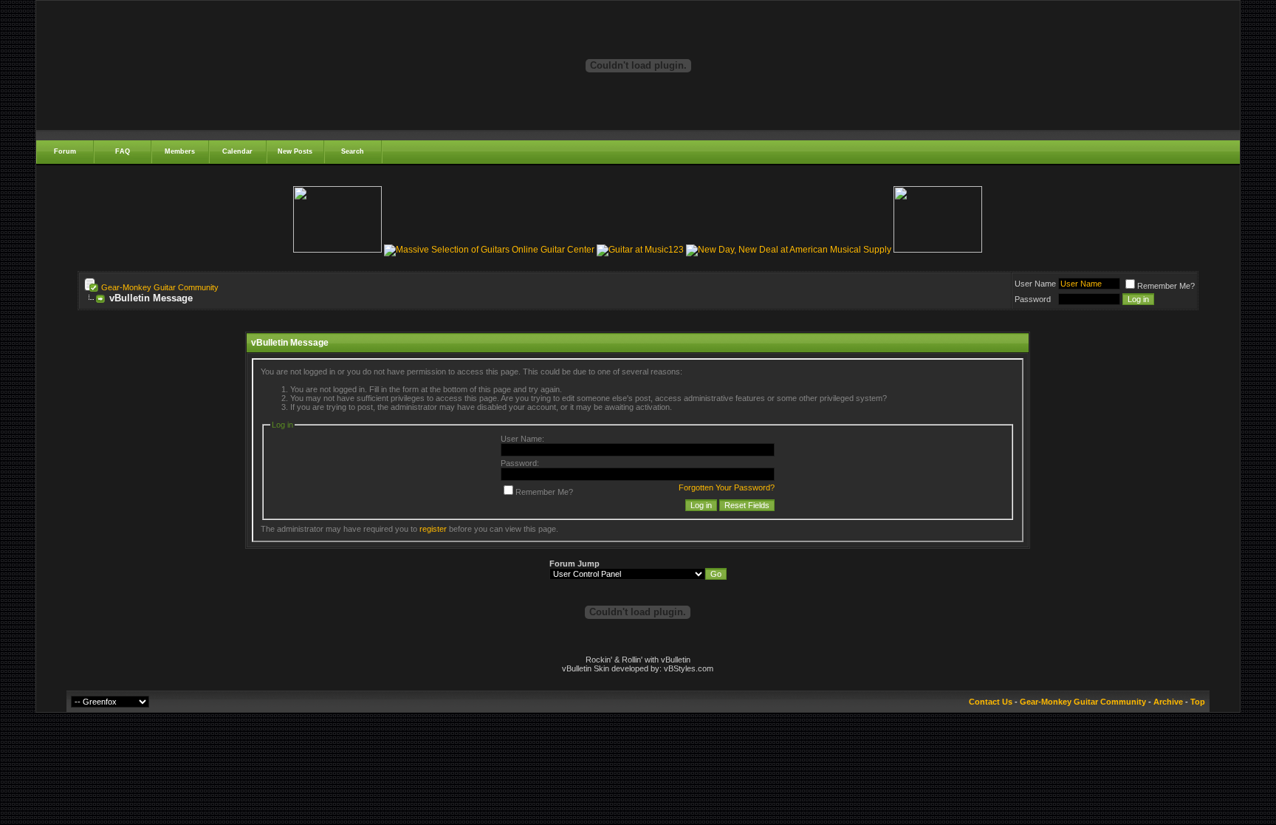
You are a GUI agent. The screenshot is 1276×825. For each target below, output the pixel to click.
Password (1033, 299)
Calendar (237, 151)
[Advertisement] (638, 326)
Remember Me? (1166, 285)
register (433, 528)
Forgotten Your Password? (727, 487)
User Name (1035, 283)
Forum (65, 151)
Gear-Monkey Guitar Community (160, 287)
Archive (1168, 701)
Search (352, 151)
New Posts (295, 151)
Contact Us (990, 701)
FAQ (122, 151)
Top (1197, 701)
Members (180, 151)
